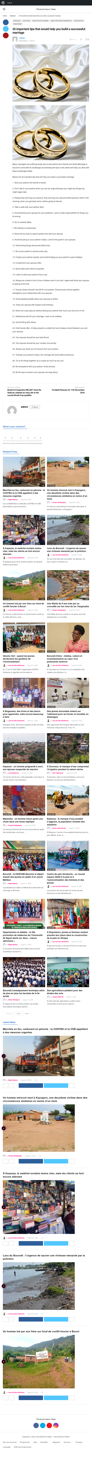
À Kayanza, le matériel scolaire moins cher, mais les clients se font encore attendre (22, 551)
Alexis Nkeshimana (59, 828)
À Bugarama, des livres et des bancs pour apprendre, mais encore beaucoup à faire (23, 714)
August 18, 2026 (71, 773)
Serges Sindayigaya (59, 502)
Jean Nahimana (13, 773)
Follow (35, 407)
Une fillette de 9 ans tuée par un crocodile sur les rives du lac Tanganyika (68, 605)
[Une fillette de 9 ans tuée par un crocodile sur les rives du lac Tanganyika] (68, 585)
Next (18, 1013)
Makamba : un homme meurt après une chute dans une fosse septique (23, 820)
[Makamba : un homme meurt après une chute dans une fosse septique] (24, 800)
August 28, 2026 (26, 499)
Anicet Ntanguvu (14, 1000)
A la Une (7, 486)
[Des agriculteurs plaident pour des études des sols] (68, 972)
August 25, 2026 (32, 610)
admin (22, 38)
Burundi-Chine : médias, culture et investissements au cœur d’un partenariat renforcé (64, 658)
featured (17, 24)
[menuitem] (3, 2)
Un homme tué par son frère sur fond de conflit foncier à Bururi (23, 605)
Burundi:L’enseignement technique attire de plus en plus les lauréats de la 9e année (24, 993)
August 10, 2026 (76, 941)
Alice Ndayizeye (57, 773)
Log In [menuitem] (9, 3)
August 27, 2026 (74, 502)
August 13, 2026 (26, 883)
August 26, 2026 (32, 558)
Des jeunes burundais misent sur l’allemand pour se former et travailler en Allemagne (68, 714)
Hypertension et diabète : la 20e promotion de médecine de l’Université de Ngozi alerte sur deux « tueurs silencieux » (23, 936)
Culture (26, 21)
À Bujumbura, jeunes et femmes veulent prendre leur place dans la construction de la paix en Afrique (67, 935)
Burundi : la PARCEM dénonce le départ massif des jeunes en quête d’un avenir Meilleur (23, 876)
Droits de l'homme (40, 21)
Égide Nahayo (13, 499)
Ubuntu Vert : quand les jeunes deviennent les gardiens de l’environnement (18, 658)
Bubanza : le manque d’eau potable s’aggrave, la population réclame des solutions (66, 821)
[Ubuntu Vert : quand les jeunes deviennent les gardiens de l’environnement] (24, 638)
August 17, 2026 (74, 828)
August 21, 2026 (32, 721)
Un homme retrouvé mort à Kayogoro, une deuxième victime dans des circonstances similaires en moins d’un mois (67, 494)
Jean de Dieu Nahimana (16, 558)
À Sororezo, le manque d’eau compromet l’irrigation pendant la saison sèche (68, 768)
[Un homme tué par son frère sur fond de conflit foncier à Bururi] (24, 585)
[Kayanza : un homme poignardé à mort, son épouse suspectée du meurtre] (24, 748)
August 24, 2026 (74, 610)
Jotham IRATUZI (57, 997)
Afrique (17, 21)
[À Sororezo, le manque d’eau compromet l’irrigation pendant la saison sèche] (68, 748)
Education (78, 21)
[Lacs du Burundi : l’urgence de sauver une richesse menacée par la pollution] (68, 530)
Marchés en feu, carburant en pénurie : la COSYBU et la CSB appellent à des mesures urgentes (24, 493)
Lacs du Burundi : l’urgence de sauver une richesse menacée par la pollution (66, 550)
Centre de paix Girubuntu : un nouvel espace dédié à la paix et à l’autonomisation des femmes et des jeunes (66, 878)
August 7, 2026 (71, 997)
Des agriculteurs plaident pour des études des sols (64, 992)
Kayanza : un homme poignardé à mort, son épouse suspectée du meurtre (23, 768)
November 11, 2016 (26, 41)
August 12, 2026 (76, 886)
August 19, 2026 (27, 773)
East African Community (61, 21)
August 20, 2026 (76, 721)
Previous (9, 1013)
